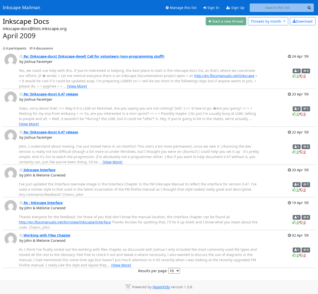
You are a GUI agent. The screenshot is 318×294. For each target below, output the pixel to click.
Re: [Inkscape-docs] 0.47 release (50, 94)
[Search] (309, 7)
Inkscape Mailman (21, 8)
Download (304, 21)
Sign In (212, 7)
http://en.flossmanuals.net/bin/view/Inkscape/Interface (65, 222)
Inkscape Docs (26, 21)
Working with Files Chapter (47, 235)
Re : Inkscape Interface (43, 202)
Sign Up (237, 7)
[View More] (77, 86)
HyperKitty (161, 287)
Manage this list (183, 7)
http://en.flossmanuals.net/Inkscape (224, 75)
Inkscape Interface (39, 170)
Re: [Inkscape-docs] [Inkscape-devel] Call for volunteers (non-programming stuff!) (93, 56)
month (266, 21)
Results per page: (152, 270)
